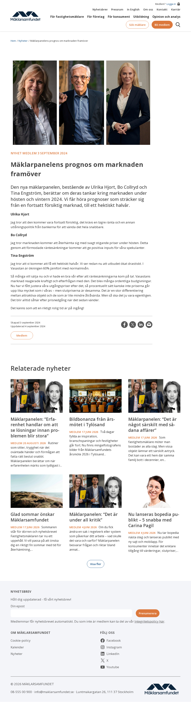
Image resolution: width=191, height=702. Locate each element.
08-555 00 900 (21, 692)
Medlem (21, 335)
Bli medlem (162, 25)
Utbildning (141, 16)
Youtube (113, 667)
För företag (95, 16)
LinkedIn (140, 324)
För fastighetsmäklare (67, 16)
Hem (13, 40)
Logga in (171, 4)
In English (133, 9)
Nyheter (23, 40)
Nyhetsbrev (100, 9)
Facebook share (124, 324)
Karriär (175, 9)
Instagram (114, 647)
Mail (149, 324)
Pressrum (117, 9)
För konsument (119, 16)
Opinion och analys (166, 16)
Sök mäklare (137, 25)
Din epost (18, 606)
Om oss (148, 9)
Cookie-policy (21, 640)
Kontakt (162, 9)
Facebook (114, 640)
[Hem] (25, 16)
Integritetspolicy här (149, 621)
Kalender (17, 647)
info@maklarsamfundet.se (54, 692)
